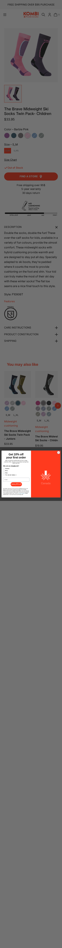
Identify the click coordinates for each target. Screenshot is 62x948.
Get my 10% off (16, 484)
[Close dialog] (58, 452)
